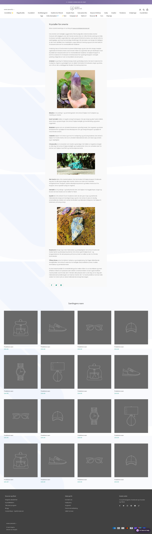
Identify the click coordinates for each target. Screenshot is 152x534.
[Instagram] (127, 506)
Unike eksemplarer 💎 (52, 16)
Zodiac (106, 13)
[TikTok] (138, 506)
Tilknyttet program (10, 505)
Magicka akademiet (11, 500)
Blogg (7, 508)
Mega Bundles (21, 13)
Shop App (109, 16)
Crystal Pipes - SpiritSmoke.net (14, 511)
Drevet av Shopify (11, 530)
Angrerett (68, 505)
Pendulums (123, 13)
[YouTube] (135, 506)
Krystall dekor (144, 13)
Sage (41, 16)
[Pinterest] (131, 506)
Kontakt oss (68, 500)
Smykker (113, 13)
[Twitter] (123, 506)
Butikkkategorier (43, 13)
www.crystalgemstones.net (81, 28)
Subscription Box (82, 13)
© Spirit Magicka (10, 527)
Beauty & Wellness (95, 13)
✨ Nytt (64, 16)
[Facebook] (119, 506)
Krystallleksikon (9, 502)
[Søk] (144, 9)
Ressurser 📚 (93, 16)
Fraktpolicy (68, 502)
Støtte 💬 (84, 16)
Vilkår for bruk (69, 511)
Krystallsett (31, 13)
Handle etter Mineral (57, 13)
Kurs (101, 16)
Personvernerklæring (71, 508)
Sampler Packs (70, 13)
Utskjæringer (132, 13)
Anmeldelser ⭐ (8, 13)
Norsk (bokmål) (8, 9)
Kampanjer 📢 (74, 16)
